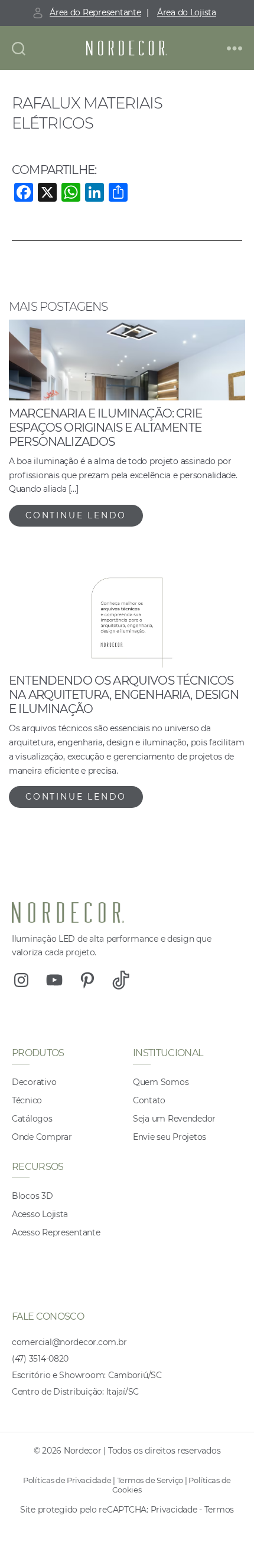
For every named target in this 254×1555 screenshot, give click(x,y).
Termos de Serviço (150, 1480)
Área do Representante (95, 12)
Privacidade (174, 1509)
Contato (149, 1100)
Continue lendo (75, 515)
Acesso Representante (56, 1232)
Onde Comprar (42, 1137)
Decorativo (34, 1082)
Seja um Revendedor (174, 1118)
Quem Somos (160, 1082)
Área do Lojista (186, 12)
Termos (219, 1509)
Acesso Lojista (40, 1214)
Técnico (27, 1100)
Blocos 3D (32, 1196)
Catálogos (32, 1118)
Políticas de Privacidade (67, 1480)
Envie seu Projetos (169, 1137)
